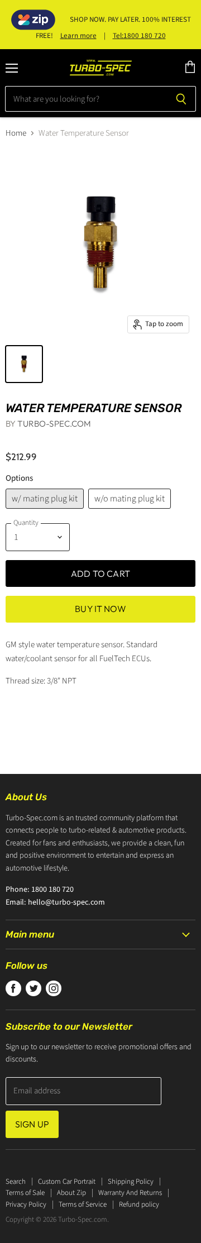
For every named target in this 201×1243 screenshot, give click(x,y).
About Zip (71, 1193)
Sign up (32, 1124)
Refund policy (139, 1204)
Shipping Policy (131, 1182)
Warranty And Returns (130, 1193)
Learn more (78, 36)
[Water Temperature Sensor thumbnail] (24, 364)
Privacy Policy (26, 1204)
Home (16, 133)
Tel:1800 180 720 (139, 36)
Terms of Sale (25, 1193)
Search (16, 1182)
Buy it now (100, 608)
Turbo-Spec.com (54, 423)
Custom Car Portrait (66, 1182)
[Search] (181, 99)
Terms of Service (83, 1204)
